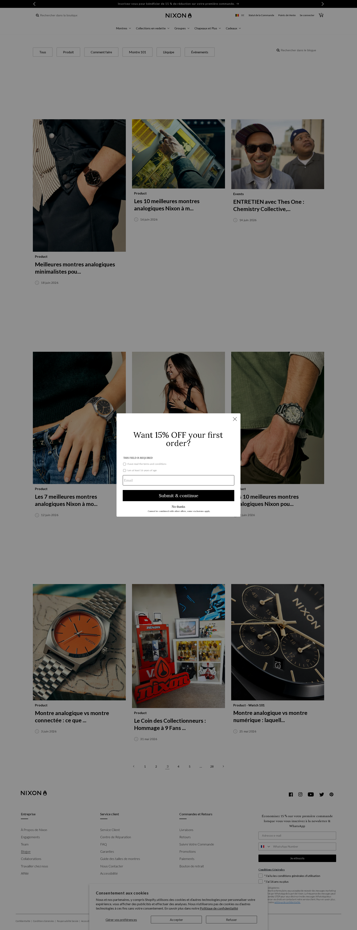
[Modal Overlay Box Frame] (178, 465)
